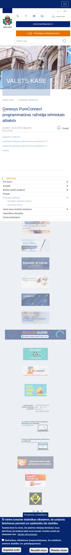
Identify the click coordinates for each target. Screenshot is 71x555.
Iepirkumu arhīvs (14, 205)
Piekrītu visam (59, 550)
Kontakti (6, 186)
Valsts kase (11, 178)
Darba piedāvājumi (11, 217)
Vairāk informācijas (27, 534)
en (65, 11)
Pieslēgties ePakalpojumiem (47, 33)
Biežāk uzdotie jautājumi (14, 190)
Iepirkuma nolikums (11, 137)
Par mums (7, 182)
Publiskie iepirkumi (28, 100)
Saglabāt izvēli (11, 550)
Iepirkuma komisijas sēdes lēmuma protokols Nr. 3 (24, 141)
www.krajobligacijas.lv (43, 24)
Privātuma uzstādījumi (35, 514)
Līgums (5, 150)
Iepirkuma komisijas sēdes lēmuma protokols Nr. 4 (24, 146)
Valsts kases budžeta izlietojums (17, 209)
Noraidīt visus (39, 550)
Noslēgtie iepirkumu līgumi (19, 201)
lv (58, 11)
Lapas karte (60, 16)
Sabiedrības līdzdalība (13, 213)
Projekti (6, 194)
